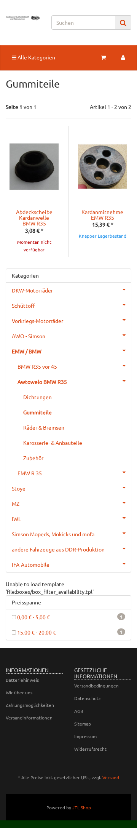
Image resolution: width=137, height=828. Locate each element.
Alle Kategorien (35, 57)
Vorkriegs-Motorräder (37, 320)
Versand (110, 777)
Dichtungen (37, 396)
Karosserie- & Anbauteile (52, 442)
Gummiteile (37, 412)
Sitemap (82, 724)
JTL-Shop (81, 807)
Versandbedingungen (96, 686)
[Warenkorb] (103, 57)
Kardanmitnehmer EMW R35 (103, 214)
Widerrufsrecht (90, 749)
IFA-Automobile (30, 564)
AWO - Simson (28, 335)
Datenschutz (87, 698)
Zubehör (33, 457)
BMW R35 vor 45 (37, 366)
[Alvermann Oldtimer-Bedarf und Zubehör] (23, 18)
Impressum (85, 736)
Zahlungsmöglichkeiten (30, 705)
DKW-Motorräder (32, 290)
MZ (15, 503)
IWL (16, 518)
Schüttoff (23, 305)
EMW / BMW (26, 351)
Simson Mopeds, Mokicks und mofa (53, 534)
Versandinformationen (29, 718)
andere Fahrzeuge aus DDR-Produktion (58, 549)
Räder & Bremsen (43, 427)
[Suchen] (123, 22)
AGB (78, 711)
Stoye (18, 488)
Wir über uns (19, 692)
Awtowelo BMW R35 (42, 381)
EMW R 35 (30, 473)
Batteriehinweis (22, 680)
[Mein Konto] (123, 57)
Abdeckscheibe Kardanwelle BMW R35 (34, 217)
